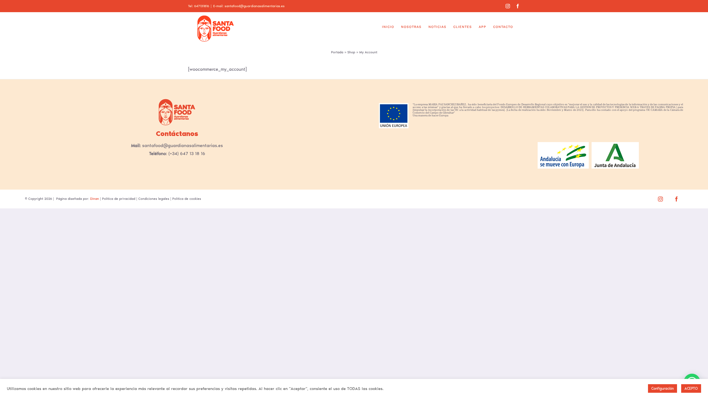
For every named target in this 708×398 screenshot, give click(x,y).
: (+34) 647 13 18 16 (185, 153)
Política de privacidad (118, 199)
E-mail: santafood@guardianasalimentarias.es (249, 6)
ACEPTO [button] (691, 388)
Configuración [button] (662, 388)
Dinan (94, 199)
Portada (337, 52)
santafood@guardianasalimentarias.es (182, 145)
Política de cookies (186, 199)
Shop (351, 52)
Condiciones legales (153, 199)
